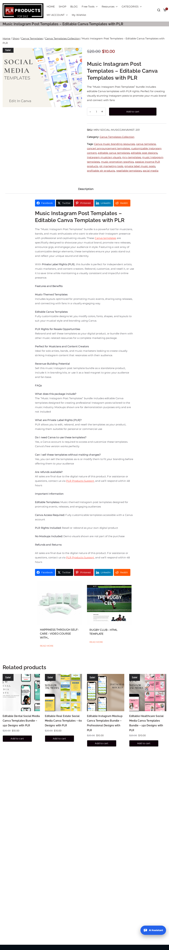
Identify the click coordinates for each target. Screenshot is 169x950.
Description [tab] (86, 189)
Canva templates (105, 238)
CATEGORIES (130, 6)
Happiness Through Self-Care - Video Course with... (59, 633)
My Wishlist (79, 14)
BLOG (74, 6)
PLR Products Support (80, 480)
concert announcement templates (108, 148)
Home (6, 38)
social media (150, 170)
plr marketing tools (111, 166)
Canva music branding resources (114, 144)
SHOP (62, 6)
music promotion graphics (117, 161)
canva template (146, 144)
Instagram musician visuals (104, 157)
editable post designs (144, 152)
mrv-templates (131, 157)
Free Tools (88, 6)
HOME (51, 6)
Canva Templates (32, 38)
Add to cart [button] (17, 738)
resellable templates (129, 170)
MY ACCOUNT (56, 14)
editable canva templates (114, 152)
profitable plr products (101, 170)
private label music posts (139, 166)
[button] (96, 6)
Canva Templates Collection (62, 38)
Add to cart (132, 111)
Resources (108, 6)
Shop (16, 38)
